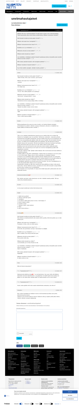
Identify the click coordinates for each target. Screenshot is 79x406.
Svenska (71, 1)
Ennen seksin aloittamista (12, 358)
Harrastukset (49, 364)
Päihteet (35, 357)
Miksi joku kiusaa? (24, 364)
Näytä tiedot (57, 403)
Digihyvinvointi (36, 361)
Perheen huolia (23, 358)
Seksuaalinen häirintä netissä (39, 370)
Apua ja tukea (62, 351)
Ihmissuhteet (23, 351)
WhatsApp (26, 346)
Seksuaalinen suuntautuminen (13, 354)
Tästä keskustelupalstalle (59, 6)
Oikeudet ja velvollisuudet (51, 367)
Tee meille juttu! (62, 368)
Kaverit (22, 353)
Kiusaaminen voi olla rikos (25, 368)
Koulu (48, 354)
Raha (47, 368)
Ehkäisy (9, 360)
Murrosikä (35, 353)
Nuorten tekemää (10, 1)
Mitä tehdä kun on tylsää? (51, 363)
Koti (47, 365)
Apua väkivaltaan (62, 362)
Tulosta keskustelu (62, 25)
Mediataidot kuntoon (37, 363)
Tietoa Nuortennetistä (13, 388)
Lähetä (19, 338)
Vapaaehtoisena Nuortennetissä (65, 369)
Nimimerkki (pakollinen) (20, 308)
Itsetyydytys (10, 357)
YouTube (28, 383)
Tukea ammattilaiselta (63, 357)
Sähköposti (34, 346)
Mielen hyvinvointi (37, 354)
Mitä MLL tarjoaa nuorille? (64, 366)
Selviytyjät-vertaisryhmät (25, 371)
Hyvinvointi (35, 355)
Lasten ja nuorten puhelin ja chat (65, 353)
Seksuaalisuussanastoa (12, 367)
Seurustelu (22, 354)
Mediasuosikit (36, 373)
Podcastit (28, 1)
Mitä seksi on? (10, 355)
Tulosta (41, 346)
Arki (22, 13)
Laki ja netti (36, 371)
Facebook (19, 346)
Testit (17, 1)
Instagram (28, 382)
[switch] (31, 404)
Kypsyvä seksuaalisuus (12, 353)
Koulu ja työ (49, 351)
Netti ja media (36, 359)
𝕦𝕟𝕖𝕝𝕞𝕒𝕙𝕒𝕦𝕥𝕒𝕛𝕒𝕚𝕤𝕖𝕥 (28, 13)
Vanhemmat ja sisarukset (25, 355)
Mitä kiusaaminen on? (24, 363)
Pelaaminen (36, 364)
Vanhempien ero (23, 357)
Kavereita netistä (36, 367)
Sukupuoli (9, 366)
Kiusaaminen (23, 361)
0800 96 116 (61, 388)
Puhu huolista (62, 355)
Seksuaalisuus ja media (12, 363)
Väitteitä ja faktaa (11, 368)
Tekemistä (62, 364)
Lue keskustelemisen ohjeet (18, 23)
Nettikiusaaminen (37, 368)
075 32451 (11, 384)
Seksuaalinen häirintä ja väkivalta (13, 364)
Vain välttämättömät (70, 398)
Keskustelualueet (15, 13)
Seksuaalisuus (11, 351)
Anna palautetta (44, 1)
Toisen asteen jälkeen (50, 357)
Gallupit (23, 1)
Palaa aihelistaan (15, 25)
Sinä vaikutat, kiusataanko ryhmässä (25, 366)
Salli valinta (70, 395)
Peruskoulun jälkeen (50, 355)
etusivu (8, 13)
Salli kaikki (70, 391)
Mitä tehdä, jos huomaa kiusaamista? (25, 373)
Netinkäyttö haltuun (37, 365)
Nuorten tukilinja (62, 354)
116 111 (60, 382)
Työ (47, 358)
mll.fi (9, 386)
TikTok (27, 381)
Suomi (66, 1)
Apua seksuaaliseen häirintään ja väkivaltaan (65, 361)
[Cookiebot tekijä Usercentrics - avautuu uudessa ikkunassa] (7, 404)
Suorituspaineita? (11, 361)
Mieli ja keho (36, 351)
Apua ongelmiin (62, 358)
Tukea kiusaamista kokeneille (26, 369)
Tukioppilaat (36, 1)
